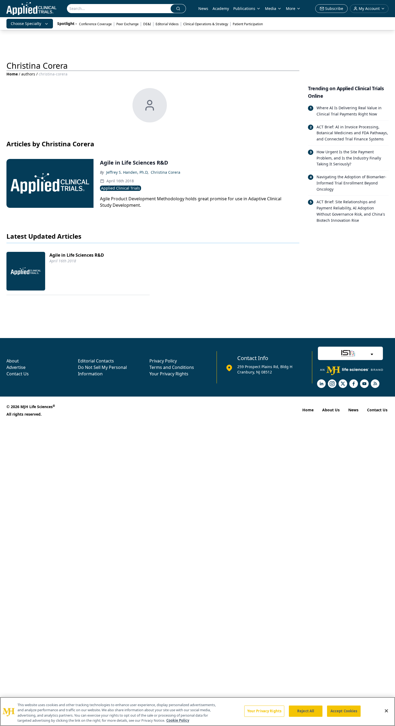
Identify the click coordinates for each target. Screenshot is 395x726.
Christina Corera (165, 172)
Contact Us (17, 374)
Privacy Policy (163, 361)
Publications (244, 8)
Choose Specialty (26, 23)
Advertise (16, 367)
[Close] (386, 711)
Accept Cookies (344, 711)
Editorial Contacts (96, 361)
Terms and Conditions (171, 367)
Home (12, 74)
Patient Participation (248, 24)
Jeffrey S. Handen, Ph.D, (127, 172)
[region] (197, 711)
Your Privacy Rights (168, 374)
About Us (331, 409)
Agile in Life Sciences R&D (76, 255)
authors (28, 74)
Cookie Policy (177, 720)
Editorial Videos (167, 24)
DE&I (147, 24)
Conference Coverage (95, 24)
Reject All (305, 711)
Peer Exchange (127, 24)
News (203, 8)
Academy (221, 8)
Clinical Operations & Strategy (205, 24)
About (12, 361)
